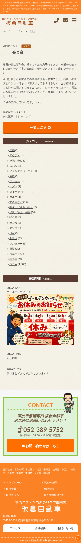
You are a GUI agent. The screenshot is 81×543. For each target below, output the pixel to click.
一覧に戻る (39, 127)
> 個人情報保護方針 (53, 494)
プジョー (14, 181)
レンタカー (16, 243)
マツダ (13, 228)
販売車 (13, 259)
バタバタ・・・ (24, 112)
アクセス (15, 528)
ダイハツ (14, 191)
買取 (12, 248)
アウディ (14, 155)
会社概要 (40, 528)
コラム (26, 46)
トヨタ (13, 238)
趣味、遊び (16, 160)
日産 (12, 233)
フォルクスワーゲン (21, 170)
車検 (12, 176)
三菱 (12, 150)
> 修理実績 (47, 488)
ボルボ (13, 196)
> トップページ (13, 482)
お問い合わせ (65, 528)
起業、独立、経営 (20, 212)
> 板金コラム (11, 494)
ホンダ (13, 222)
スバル (13, 165)
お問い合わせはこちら (42, 446)
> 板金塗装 (10, 488)
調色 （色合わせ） (21, 207)
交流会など (16, 202)
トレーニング (23, 116)
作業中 (13, 254)
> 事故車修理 (49, 482)
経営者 (13, 216)
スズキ (13, 186)
